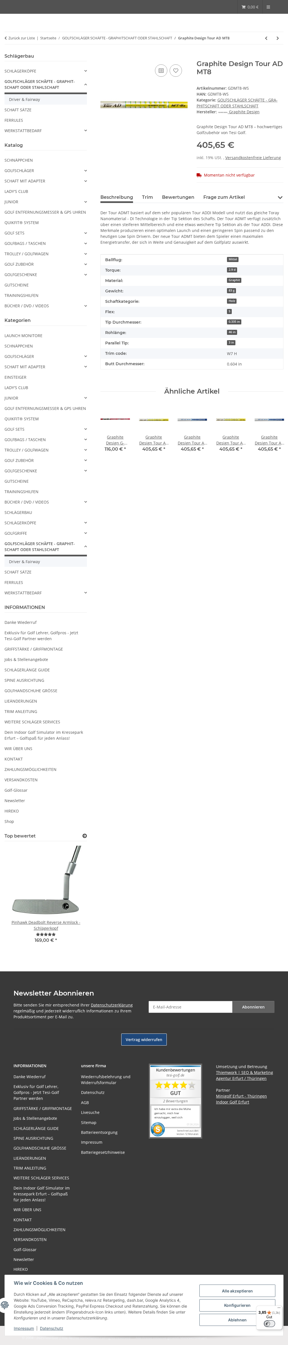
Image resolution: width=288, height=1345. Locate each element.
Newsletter (14, 800)
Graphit (234, 280)
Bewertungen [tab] (178, 197)
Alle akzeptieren (237, 1290)
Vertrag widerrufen (144, 1039)
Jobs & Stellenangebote (26, 659)
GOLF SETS (14, 233)
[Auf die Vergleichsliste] (161, 70)
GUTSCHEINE (16, 285)
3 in (231, 342)
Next (274, 432)
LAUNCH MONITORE (23, 335)
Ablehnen (237, 1319)
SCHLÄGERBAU (18, 512)
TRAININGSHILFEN (21, 295)
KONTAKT (13, 759)
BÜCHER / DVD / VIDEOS (26, 305)
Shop (9, 821)
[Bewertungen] (46, 934)
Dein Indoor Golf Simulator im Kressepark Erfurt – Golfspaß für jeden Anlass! (43, 735)
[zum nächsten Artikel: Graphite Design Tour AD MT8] (278, 38)
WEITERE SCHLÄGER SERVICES (32, 722)
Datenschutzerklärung (112, 1005)
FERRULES (13, 120)
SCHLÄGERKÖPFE (20, 71)
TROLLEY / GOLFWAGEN (26, 253)
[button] (280, 197)
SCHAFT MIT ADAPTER (24, 181)
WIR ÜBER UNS (18, 748)
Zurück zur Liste (21, 37)
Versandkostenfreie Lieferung (253, 157)
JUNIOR (11, 201)
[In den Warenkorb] (104, 57)
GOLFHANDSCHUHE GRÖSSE (30, 690)
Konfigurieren (237, 1305)
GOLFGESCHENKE (20, 274)
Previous (109, 432)
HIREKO (11, 811)
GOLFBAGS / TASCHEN (25, 243)
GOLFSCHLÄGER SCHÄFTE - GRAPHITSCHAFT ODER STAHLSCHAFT (39, 84)
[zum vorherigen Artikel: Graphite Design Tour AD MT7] (266, 38)
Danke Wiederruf (20, 622)
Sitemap (88, 1122)
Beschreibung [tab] (116, 197)
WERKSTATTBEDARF (23, 130)
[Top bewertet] (84, 836)
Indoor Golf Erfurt (232, 1102)
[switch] (269, 1323)
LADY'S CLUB (16, 191)
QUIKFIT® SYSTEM (21, 222)
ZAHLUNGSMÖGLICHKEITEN (30, 769)
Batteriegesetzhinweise (103, 1152)
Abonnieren (253, 1007)
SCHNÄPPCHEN (18, 160)
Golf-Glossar (16, 790)
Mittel (233, 259)
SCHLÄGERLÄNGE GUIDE (27, 669)
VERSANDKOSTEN (21, 779)
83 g (232, 290)
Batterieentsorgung (99, 1132)
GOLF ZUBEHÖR (19, 264)
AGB (85, 1102)
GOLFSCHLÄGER (19, 170)
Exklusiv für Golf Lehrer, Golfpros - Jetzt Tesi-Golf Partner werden (41, 635)
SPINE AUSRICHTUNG (24, 680)
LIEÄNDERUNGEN (20, 701)
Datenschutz (51, 1328)
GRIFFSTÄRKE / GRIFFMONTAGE (33, 649)
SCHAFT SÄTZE (18, 109)
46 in (232, 332)
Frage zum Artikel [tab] (224, 197)
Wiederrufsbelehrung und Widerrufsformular (105, 1079)
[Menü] (279, 1309)
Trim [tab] (147, 197)
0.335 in (234, 322)
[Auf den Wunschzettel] (176, 70)
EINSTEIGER (15, 377)
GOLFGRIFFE (15, 533)
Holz (232, 301)
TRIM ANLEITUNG (20, 711)
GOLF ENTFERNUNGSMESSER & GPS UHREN (45, 212)
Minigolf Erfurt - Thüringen (241, 1096)
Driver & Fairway (24, 99)
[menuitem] (250, 7)
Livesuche (90, 1112)
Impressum (24, 1328)
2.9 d (232, 270)
